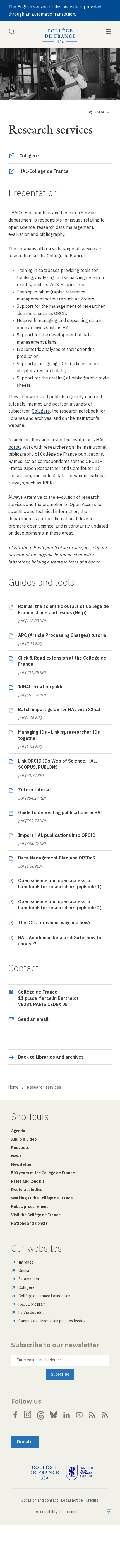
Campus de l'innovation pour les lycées (51, 1321)
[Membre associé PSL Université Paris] (79, 1472)
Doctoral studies (26, 1189)
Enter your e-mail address (39, 1359)
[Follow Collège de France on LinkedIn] (66, 1415)
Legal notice (72, 1500)
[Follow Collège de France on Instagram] (28, 1415)
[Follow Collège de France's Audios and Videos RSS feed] (105, 1415)
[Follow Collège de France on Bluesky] (53, 1415)
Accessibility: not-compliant (60, 1511)
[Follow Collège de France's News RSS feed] (92, 1415)
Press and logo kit (27, 1181)
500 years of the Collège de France (43, 1172)
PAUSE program (32, 1304)
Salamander (28, 1279)
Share (99, 112)
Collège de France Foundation (44, 1295)
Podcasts (20, 1147)
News (16, 1156)
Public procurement (29, 1206)
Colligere (26, 1287)
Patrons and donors (29, 1223)
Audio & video (24, 1139)
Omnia (23, 1270)
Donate (25, 1442)
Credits (92, 1500)
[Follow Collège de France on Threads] (41, 1415)
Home (13, 1087)
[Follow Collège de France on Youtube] (79, 1415)
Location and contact (39, 1500)
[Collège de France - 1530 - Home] (60, 36)
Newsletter (21, 1164)
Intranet (25, 1262)
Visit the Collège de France (36, 1214)
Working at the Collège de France (42, 1198)
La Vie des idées (32, 1312)
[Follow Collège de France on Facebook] (15, 1415)
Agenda (18, 1130)
